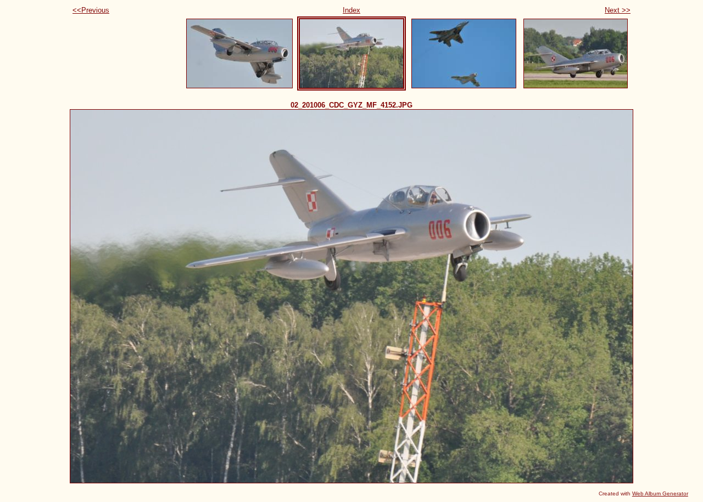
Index (351, 10)
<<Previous (90, 10)
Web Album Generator (660, 493)
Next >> (618, 10)
